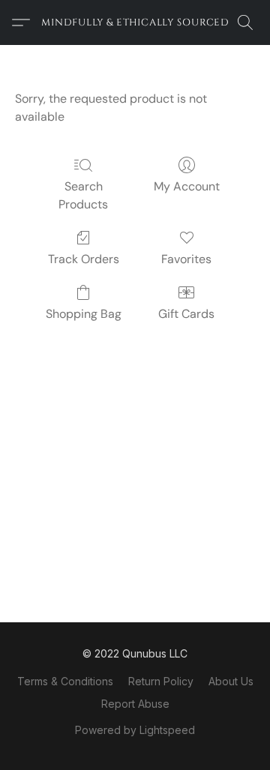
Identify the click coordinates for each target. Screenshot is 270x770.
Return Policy (161, 681)
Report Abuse (135, 703)
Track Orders (83, 259)
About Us (231, 681)
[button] (135, 22)
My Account (187, 186)
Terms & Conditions (65, 681)
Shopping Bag (84, 314)
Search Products (83, 195)
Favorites (186, 259)
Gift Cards (186, 314)
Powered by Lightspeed (135, 730)
